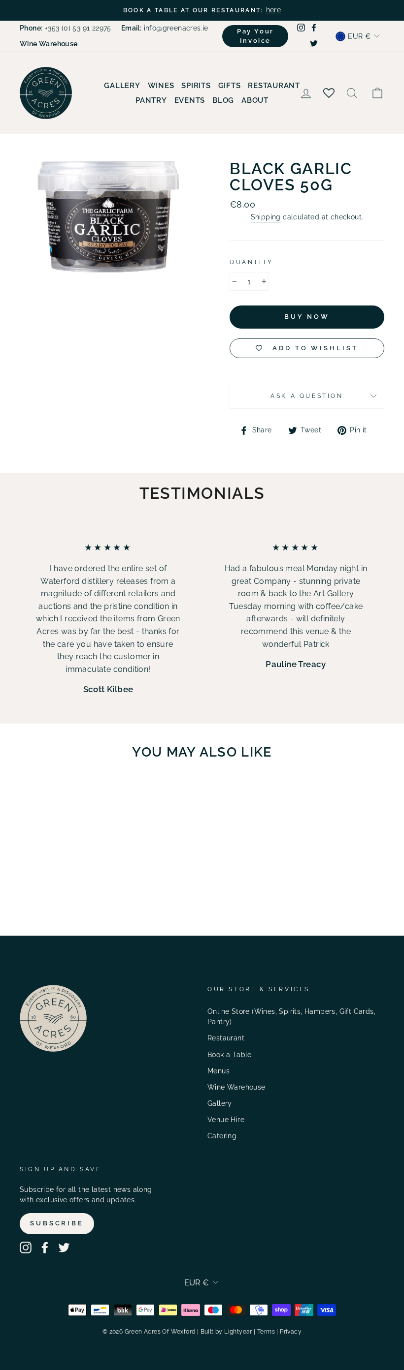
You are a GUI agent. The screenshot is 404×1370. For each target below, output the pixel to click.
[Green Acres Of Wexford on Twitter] (64, 1247)
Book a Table (229, 1055)
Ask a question (306, 396)
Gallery (122, 85)
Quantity (251, 262)
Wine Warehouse (236, 1087)
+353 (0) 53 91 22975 (65, 28)
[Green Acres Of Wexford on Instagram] (26, 1247)
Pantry (151, 100)
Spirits (195, 85)
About (255, 100)
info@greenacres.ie (164, 28)
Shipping (266, 217)
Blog (223, 100)
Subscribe (57, 1223)
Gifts (229, 85)
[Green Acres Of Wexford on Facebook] (45, 1247)
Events (189, 100)
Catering (221, 1136)
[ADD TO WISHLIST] (71, 796)
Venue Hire (225, 1120)
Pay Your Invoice (255, 36)
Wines (161, 85)
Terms (266, 1331)
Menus (218, 1071)
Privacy (291, 1331)
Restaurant (274, 85)
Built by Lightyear (226, 1331)
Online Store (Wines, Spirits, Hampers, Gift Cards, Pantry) (291, 1016)
